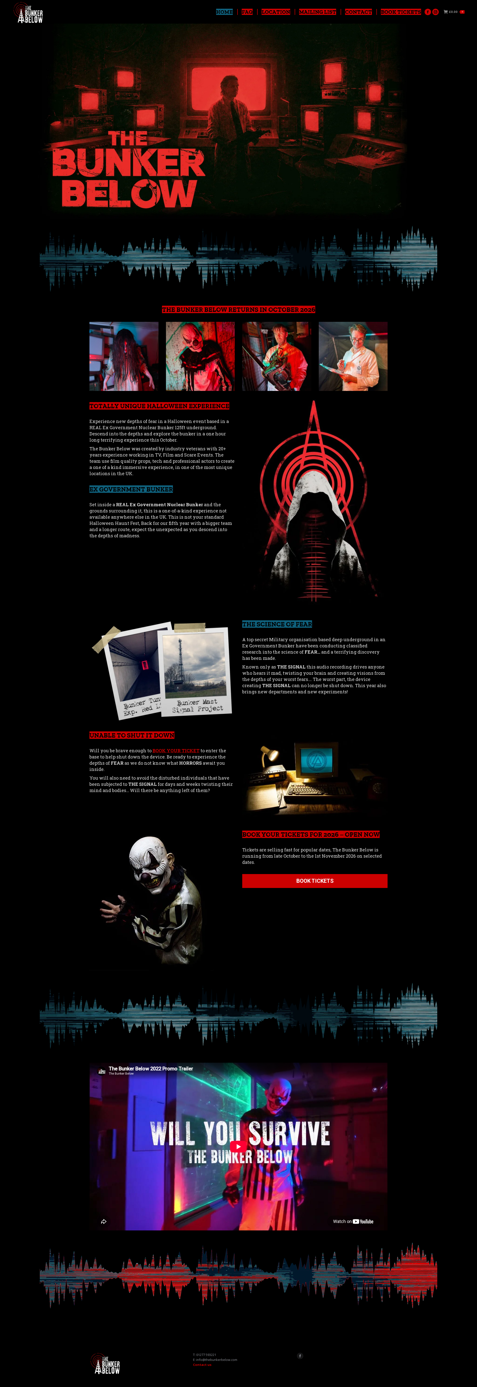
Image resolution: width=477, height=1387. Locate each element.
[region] (238, 123)
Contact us (202, 1364)
